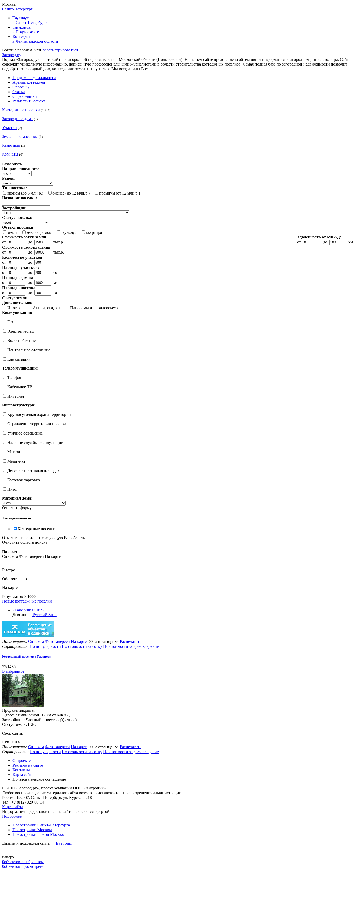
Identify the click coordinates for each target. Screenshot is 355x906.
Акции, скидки (46, 308)
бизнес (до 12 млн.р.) (71, 193)
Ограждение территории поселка (36, 424)
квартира (94, 232)
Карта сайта (23, 774)
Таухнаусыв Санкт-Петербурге (30, 20)
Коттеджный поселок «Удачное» (26, 656)
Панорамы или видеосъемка (95, 308)
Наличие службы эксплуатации (35, 442)
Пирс (12, 489)
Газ (10, 322)
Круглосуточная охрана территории (39, 414)
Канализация (18, 359)
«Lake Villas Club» (28, 610)
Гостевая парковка (23, 480)
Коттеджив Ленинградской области (35, 38)
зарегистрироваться (60, 50)
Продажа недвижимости (34, 77)
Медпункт (16, 461)
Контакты (21, 770)
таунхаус (68, 232)
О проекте (21, 760)
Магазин (15, 452)
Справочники (24, 96)
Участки (9, 127)
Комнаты (10, 154)
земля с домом (39, 232)
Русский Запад (45, 614)
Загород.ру (11, 55)
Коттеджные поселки (21, 110)
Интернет (15, 396)
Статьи (18, 91)
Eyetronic (64, 843)
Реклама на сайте (27, 765)
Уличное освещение (25, 433)
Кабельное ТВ (19, 387)
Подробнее (12, 816)
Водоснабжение (21, 340)
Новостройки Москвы (32, 829)
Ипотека (14, 308)
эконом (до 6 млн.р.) (25, 193)
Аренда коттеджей (28, 82)
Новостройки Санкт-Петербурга (41, 825)
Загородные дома (17, 119)
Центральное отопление (28, 350)
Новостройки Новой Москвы (38, 834)
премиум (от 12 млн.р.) (119, 193)
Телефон (14, 377)
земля (12, 232)
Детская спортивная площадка (34, 470)
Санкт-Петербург (17, 9)
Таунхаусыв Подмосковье (25, 29)
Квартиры (11, 145)
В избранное (13, 671)
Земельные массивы (20, 136)
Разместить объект (28, 101)
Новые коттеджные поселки (27, 601)
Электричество (20, 331)
